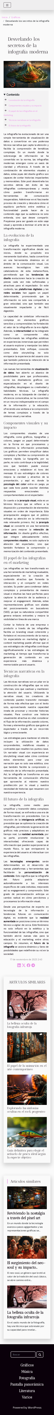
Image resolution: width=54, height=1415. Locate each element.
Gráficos (15, 17)
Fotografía (27, 1378)
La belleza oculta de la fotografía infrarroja (22, 1025)
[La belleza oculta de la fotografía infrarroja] (27, 1005)
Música (27, 1371)
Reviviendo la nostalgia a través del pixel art (26, 1215)
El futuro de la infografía (20, 125)
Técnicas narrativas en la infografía (24, 120)
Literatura (27, 1391)
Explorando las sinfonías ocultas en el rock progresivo (26, 1109)
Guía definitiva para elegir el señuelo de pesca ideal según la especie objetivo (26, 1154)
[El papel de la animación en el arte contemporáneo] (27, 1047)
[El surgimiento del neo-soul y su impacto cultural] (27, 1247)
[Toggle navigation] (7, 5)
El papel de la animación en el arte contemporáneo (26, 1067)
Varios (27, 1397)
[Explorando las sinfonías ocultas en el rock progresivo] (27, 1090)
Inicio (5, 17)
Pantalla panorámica (27, 1384)
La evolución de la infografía (21, 100)
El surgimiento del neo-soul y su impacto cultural (26, 1267)
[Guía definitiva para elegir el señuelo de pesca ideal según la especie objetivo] (27, 1132)
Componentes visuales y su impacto (25, 105)
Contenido (13, 94)
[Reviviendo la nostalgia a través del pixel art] (27, 1197)
